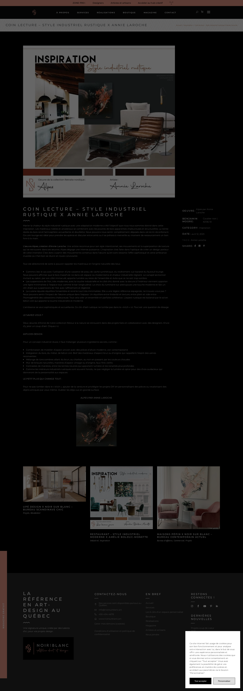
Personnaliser (224, 681)
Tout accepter (200, 681)
